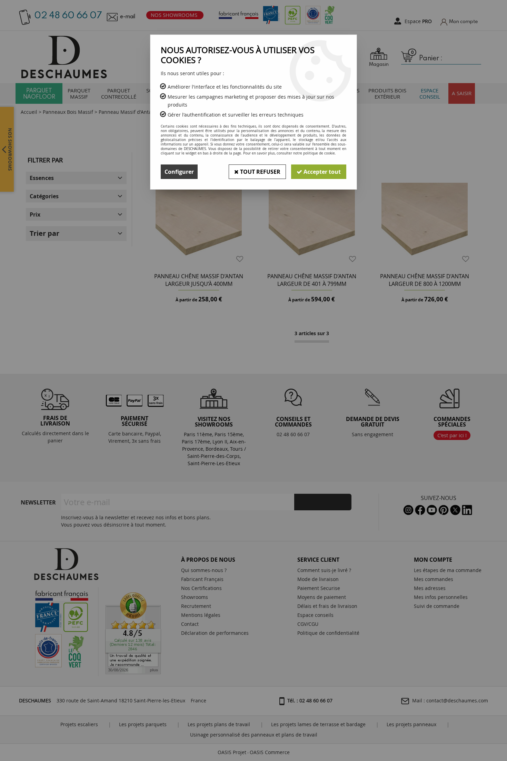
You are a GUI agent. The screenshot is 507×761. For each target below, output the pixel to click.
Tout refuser (259, 172)
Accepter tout (321, 172)
